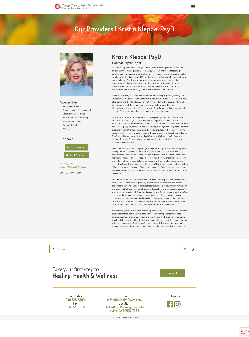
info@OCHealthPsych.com (124, 299)
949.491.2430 (66, 163)
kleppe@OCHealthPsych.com (73, 167)
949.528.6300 (75, 299)
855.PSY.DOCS (75, 307)
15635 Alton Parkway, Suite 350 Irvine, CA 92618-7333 (124, 309)
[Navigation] (193, 6)
